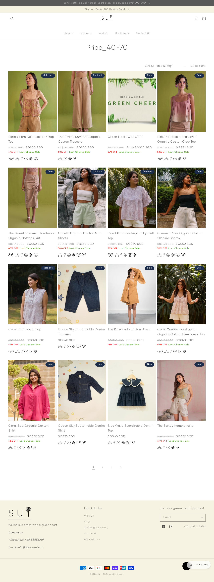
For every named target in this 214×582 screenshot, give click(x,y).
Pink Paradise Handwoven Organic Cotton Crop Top (176, 139)
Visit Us (89, 516)
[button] (12, 18)
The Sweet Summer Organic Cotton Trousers (79, 139)
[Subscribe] (201, 518)
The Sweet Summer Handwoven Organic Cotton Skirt (32, 236)
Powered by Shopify (115, 574)
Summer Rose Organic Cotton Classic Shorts (180, 236)
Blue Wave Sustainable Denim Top (130, 428)
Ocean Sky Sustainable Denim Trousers (81, 332)
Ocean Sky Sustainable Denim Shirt (81, 428)
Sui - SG (101, 574)
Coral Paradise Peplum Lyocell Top (131, 236)
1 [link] (93, 467)
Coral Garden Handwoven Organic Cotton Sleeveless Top (181, 332)
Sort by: (149, 66)
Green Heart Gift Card (125, 137)
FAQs (87, 522)
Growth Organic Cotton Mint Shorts (80, 236)
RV (186, 566)
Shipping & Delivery (96, 527)
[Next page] (120, 467)
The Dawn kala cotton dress (129, 329)
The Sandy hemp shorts (175, 426)
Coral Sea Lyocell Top (24, 329)
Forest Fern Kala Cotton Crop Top (31, 139)
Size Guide (90, 533)
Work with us (92, 539)
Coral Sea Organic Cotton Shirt (28, 428)
